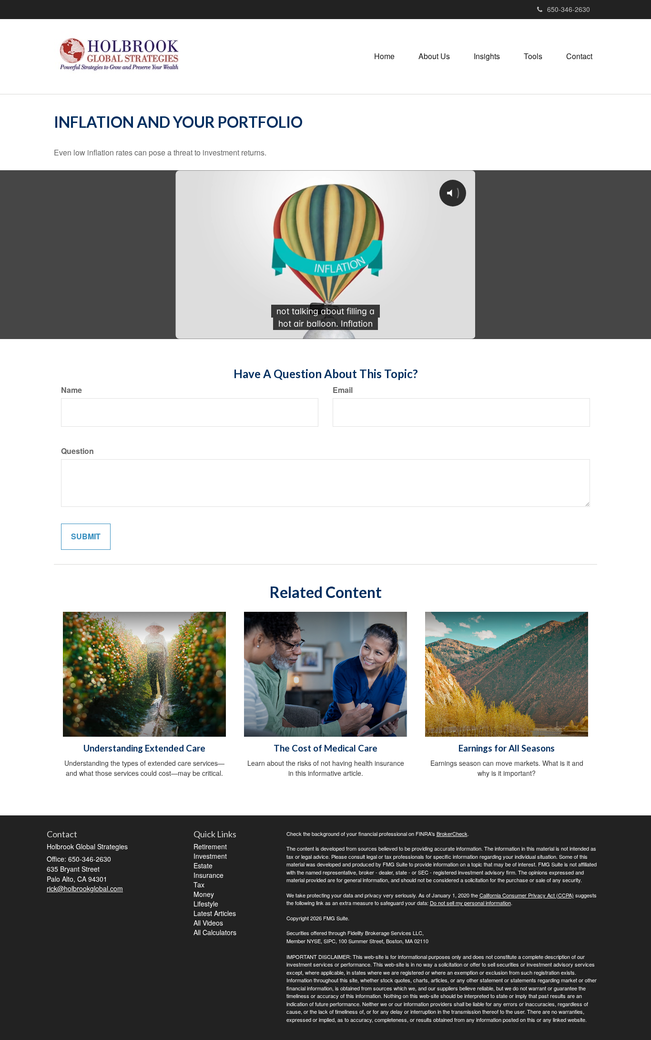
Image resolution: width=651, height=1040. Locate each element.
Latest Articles (214, 913)
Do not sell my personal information (470, 902)
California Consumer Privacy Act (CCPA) (526, 895)
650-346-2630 (568, 9)
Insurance (208, 875)
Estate (203, 865)
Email (343, 390)
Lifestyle (205, 903)
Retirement (210, 846)
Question (77, 451)
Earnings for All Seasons (506, 748)
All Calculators (214, 932)
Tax (198, 884)
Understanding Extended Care (144, 748)
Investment (210, 856)
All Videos (208, 922)
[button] (434, 56)
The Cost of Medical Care (325, 748)
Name (71, 390)
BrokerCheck (452, 833)
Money (203, 894)
